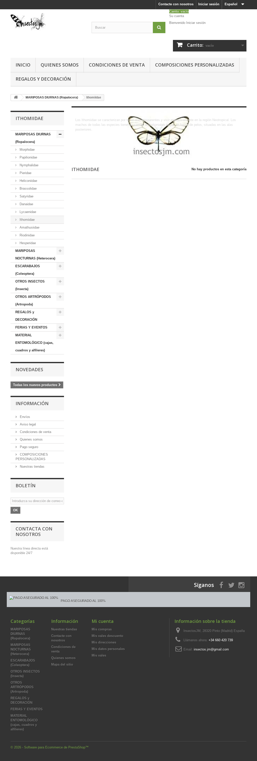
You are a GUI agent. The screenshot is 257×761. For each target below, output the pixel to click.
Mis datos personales (108, 649)
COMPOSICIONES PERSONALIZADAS (194, 65)
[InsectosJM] (47, 22)
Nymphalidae (28, 165)
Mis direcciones (104, 642)
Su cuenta (176, 16)
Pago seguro (28, 447)
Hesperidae (27, 243)
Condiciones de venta (117, 65)
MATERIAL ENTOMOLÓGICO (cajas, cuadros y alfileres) (34, 342)
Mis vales (99, 655)
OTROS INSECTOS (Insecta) (30, 285)
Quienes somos (60, 65)
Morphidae (27, 149)
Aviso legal (27, 424)
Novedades (29, 369)
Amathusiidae (29, 227)
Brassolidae (28, 188)
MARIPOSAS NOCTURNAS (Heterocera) (35, 254)
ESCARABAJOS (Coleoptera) (27, 270)
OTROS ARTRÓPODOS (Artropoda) (33, 300)
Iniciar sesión (208, 4)
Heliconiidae (28, 181)
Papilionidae (28, 157)
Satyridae (26, 196)
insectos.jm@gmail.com (211, 649)
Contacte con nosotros (176, 4)
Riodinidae (27, 235)
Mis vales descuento (107, 636)
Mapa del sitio (62, 664)
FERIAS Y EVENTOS (31, 327)
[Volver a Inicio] (16, 97)
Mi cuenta (103, 621)
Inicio (23, 65)
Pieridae (25, 173)
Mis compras (102, 629)
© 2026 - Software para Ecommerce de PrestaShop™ (50, 747)
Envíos (24, 417)
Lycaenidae (27, 212)
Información (32, 403)
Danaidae (26, 204)
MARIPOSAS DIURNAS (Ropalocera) (33, 138)
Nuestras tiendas (31, 466)
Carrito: (179, 11)
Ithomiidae (27, 220)
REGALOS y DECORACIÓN (43, 79)
